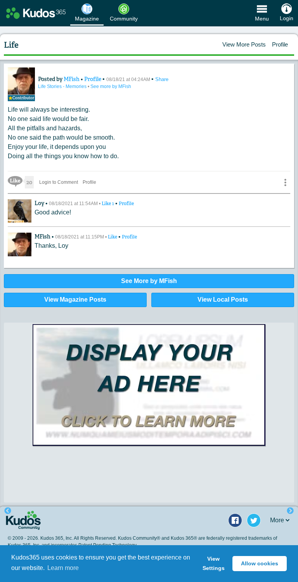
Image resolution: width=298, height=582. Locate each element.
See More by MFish (149, 281)
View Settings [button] (214, 563)
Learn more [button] (63, 568)
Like (108, 203)
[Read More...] (149, 392)
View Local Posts (223, 299)
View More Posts (244, 44)
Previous (8, 511)
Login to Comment (58, 182)
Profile (280, 44)
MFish (72, 79)
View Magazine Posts (75, 299)
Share (161, 79)
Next (290, 511)
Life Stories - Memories (63, 86)
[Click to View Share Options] (285, 182)
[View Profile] (21, 81)
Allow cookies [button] (259, 563)
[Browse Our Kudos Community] (36, 13)
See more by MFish (110, 86)
